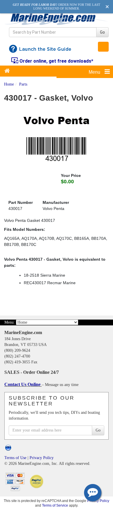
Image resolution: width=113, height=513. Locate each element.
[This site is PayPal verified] (37, 481)
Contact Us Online (23, 384)
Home (9, 84)
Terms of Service (55, 505)
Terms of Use (15, 458)
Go (102, 32)
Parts (23, 84)
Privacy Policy (42, 458)
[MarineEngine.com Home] (56, 19)
